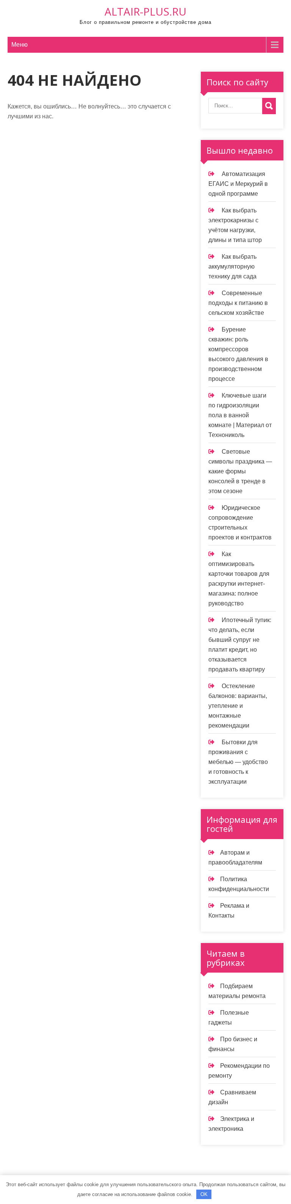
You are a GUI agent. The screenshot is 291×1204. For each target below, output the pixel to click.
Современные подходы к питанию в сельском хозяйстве (238, 303)
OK (204, 1194)
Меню (19, 44)
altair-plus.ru (145, 11)
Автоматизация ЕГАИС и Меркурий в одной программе (238, 184)
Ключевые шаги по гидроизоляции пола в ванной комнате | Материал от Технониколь (240, 415)
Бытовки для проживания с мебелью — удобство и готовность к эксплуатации (238, 762)
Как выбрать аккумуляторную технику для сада (232, 266)
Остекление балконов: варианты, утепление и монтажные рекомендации (237, 706)
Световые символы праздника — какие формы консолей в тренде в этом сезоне (240, 471)
